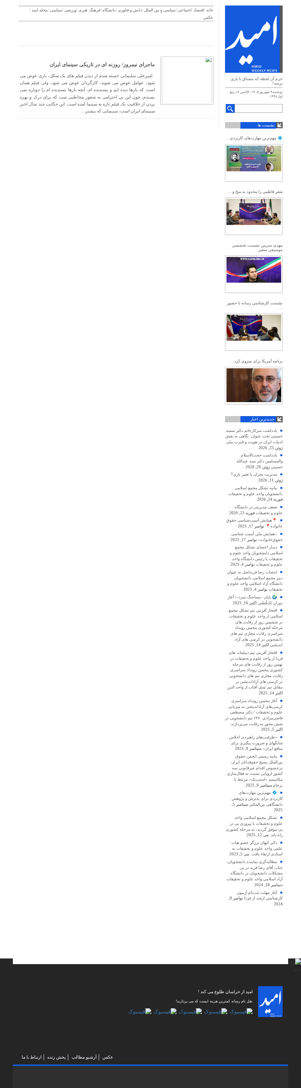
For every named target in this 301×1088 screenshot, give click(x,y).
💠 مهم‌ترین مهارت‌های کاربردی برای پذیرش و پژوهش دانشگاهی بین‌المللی (257, 798)
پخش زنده (56, 1057)
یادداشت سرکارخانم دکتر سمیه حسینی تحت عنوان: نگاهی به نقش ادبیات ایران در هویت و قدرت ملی (254, 436)
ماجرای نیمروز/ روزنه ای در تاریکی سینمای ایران (102, 64)
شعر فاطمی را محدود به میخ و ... (255, 191)
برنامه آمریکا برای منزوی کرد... (257, 361)
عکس (107, 1057)
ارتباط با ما (31, 1057)
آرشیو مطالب (84, 1057)
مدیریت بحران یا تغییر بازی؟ (254, 474)
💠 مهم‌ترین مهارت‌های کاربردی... (254, 138)
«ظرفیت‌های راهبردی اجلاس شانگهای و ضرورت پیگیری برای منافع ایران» (256, 743)
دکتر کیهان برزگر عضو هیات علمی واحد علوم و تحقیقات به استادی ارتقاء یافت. (257, 848)
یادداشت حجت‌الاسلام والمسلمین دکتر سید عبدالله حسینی (259, 461)
